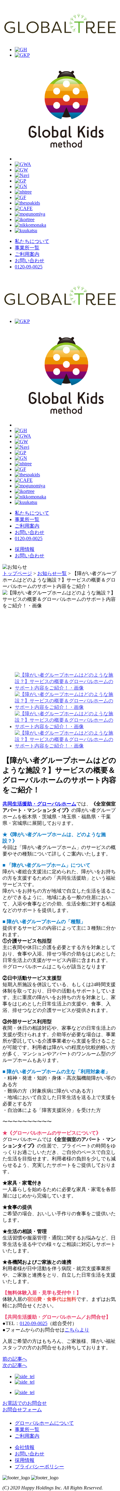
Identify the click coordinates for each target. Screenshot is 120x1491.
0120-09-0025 (28, 266)
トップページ (17, 573)
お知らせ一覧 (52, 573)
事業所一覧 (27, 1429)
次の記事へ (14, 1365)
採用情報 (24, 549)
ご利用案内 (27, 1436)
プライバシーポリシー (39, 1466)
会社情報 (24, 1447)
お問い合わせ (29, 555)
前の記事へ (14, 1359)
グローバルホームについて (44, 1423)
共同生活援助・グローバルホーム (39, 803)
